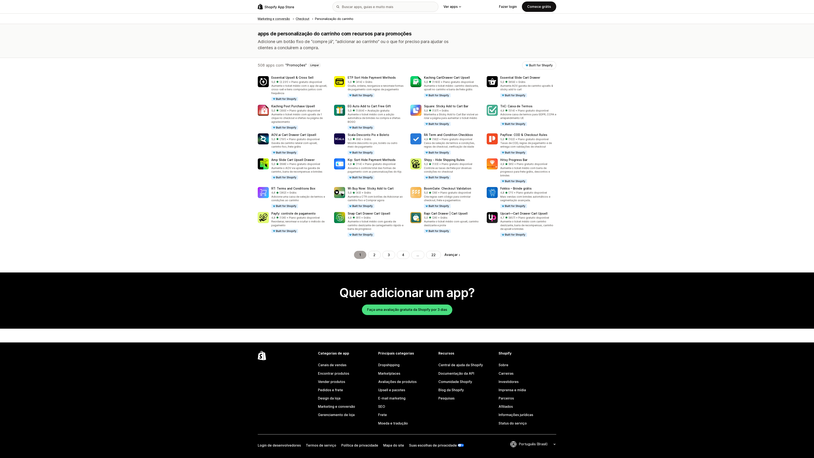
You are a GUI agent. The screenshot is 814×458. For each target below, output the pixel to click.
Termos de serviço (321, 445)
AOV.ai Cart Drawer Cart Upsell (293, 135)
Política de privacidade (359, 445)
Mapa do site (393, 445)
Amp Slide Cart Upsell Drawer (293, 160)
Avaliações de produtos (397, 382)
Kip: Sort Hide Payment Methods (372, 160)
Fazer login (508, 6)
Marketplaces (389, 373)
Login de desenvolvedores (279, 445)
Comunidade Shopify (455, 382)
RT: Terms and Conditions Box (293, 188)
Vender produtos (331, 382)
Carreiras (506, 373)
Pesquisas (446, 398)
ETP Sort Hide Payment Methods (372, 77)
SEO (381, 406)
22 (433, 255)
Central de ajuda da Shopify (460, 365)
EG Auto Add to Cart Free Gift (369, 106)
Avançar (451, 255)
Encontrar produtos (333, 373)
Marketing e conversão (336, 406)
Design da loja (329, 398)
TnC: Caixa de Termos (516, 106)
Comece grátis (539, 6)
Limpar (314, 65)
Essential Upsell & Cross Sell (292, 77)
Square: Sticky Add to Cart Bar (446, 106)
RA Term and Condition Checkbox (448, 135)
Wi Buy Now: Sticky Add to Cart (371, 188)
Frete (382, 415)
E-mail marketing (392, 398)
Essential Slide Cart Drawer (520, 77)
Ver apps (450, 6)
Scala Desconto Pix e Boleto (368, 135)
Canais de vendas (332, 365)
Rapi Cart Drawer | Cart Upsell (446, 213)
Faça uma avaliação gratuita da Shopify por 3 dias (407, 309)
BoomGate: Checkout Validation (447, 188)
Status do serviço (513, 423)
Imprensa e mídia (512, 390)
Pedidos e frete (330, 390)
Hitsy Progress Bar (513, 160)
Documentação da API (456, 373)
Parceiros (506, 398)
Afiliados (506, 406)
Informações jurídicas (516, 415)
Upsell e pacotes (391, 390)
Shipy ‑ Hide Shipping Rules (444, 160)
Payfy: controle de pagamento (293, 213)
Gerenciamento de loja (336, 415)
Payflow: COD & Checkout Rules (523, 135)
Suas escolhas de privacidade (433, 445)
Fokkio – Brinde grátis (516, 188)
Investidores (509, 382)
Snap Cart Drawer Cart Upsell (369, 213)
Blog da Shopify (451, 390)
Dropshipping (389, 365)
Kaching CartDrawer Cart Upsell (447, 77)
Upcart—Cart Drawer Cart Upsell (524, 213)
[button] (292, 88)
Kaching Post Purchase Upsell (293, 106)
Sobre (503, 365)
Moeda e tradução (393, 423)
